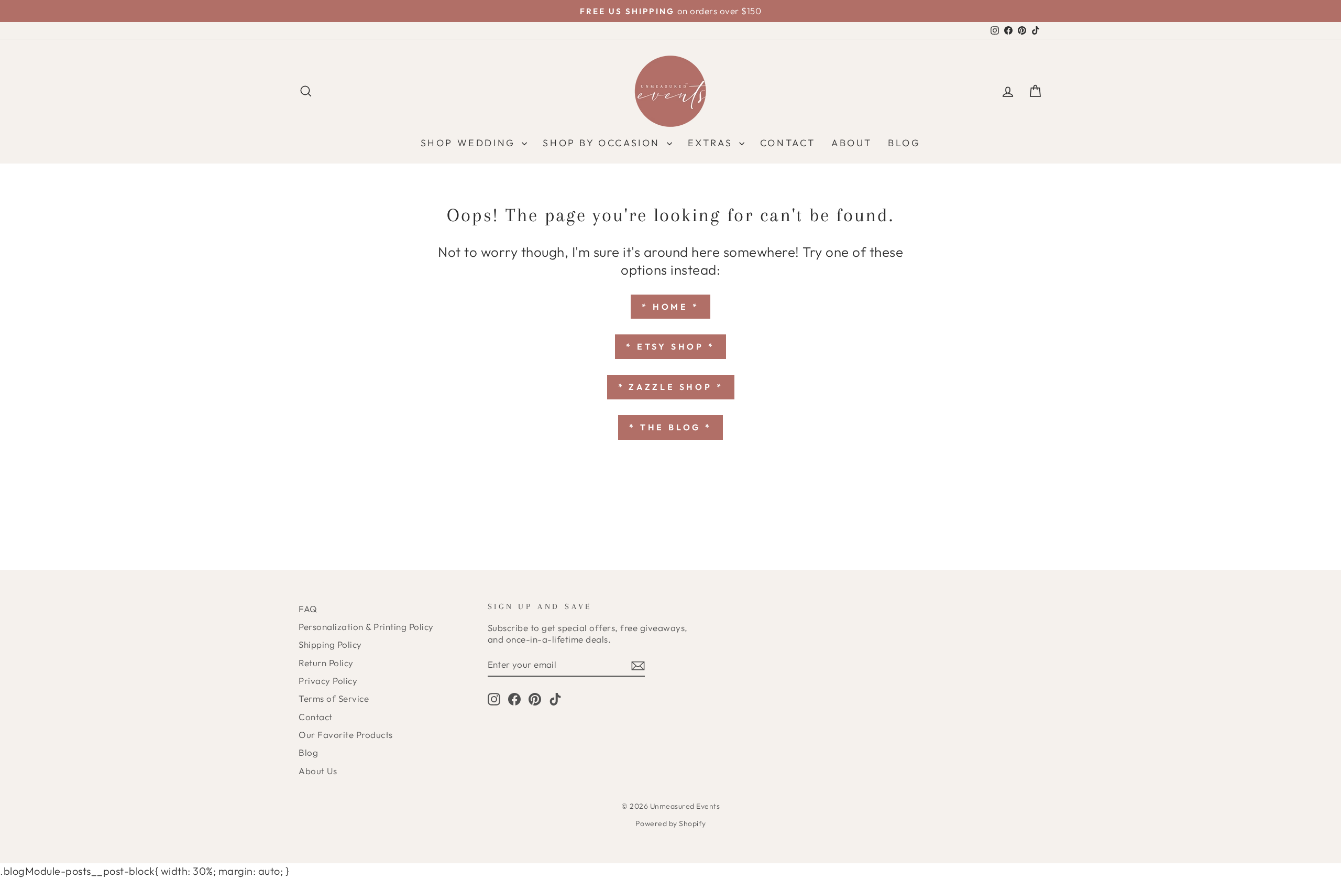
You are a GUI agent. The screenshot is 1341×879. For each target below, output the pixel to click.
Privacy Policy (328, 680)
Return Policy (326, 662)
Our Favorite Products (346, 734)
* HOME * (670, 306)
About (851, 143)
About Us (318, 770)
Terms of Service (334, 698)
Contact (788, 143)
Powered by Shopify (670, 823)
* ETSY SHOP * (670, 346)
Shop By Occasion (603, 143)
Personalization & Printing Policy (366, 626)
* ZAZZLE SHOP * (670, 387)
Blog (904, 143)
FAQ (308, 608)
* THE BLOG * (670, 427)
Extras (712, 143)
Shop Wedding (470, 143)
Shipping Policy (330, 644)
